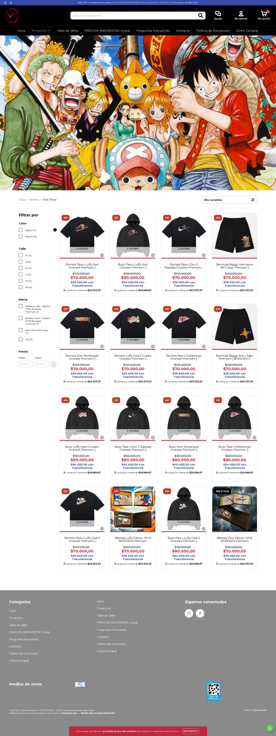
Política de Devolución (213, 30)
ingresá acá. (70, 713)
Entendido (190, 731)
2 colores (82, 248)
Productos (40, 30)
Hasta (38, 357)
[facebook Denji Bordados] (10, 2)
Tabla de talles (67, 30)
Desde (22, 357)
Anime (34, 199)
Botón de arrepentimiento (98, 713)
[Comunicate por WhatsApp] (270, 728)
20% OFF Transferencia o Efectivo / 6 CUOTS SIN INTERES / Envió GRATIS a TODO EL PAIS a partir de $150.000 (138, 2)
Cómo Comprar (247, 30)
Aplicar (53, 364)
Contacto (183, 30)
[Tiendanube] (255, 710)
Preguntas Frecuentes (153, 30)
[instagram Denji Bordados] (5, 2)
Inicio (21, 30)
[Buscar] (200, 15)
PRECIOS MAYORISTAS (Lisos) (107, 30)
